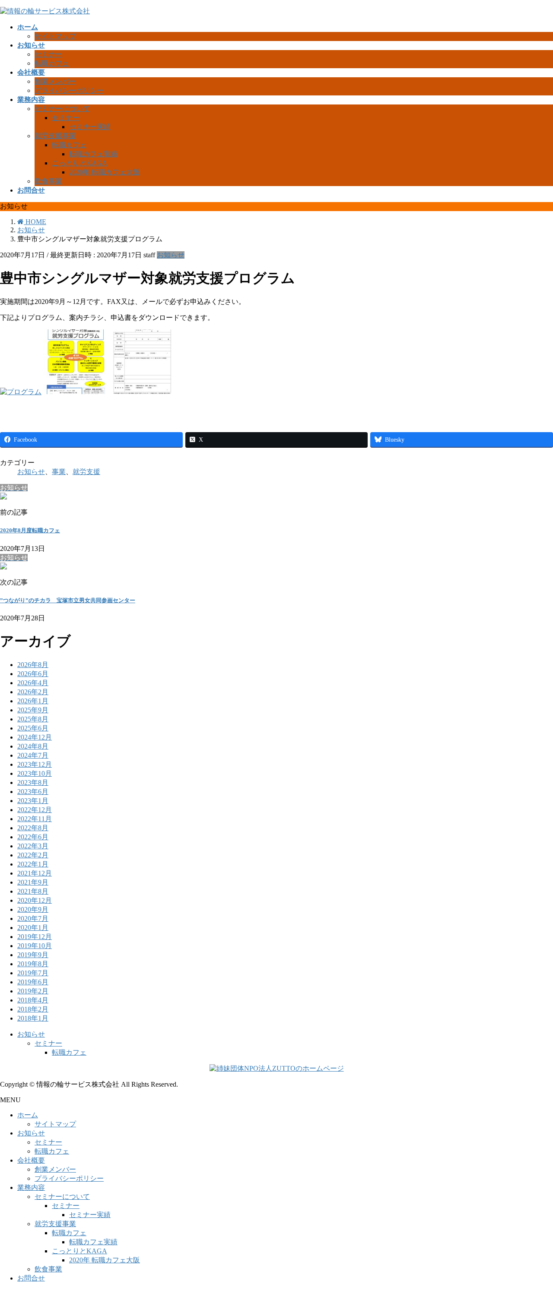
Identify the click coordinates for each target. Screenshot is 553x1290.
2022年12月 (34, 809)
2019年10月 (34, 945)
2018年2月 (32, 1009)
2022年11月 (34, 818)
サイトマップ (55, 36)
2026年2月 (32, 692)
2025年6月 (32, 728)
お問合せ (31, 1278)
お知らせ (170, 255)
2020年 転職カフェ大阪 (104, 172)
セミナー (48, 54)
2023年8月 (32, 782)
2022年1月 (32, 864)
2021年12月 (34, 873)
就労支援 (86, 471)
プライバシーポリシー (69, 90)
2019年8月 (32, 964)
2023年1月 (32, 800)
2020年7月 (32, 918)
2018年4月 (32, 1000)
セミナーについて (62, 108)
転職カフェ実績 (93, 154)
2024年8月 (32, 746)
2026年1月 (32, 701)
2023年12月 (34, 764)
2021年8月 (32, 891)
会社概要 (31, 1160)
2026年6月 (32, 673)
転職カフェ (52, 63)
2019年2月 (32, 991)
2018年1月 (32, 1018)
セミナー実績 (90, 126)
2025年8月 (32, 719)
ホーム (27, 1115)
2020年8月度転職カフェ (30, 530)
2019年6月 (32, 982)
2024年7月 (32, 755)
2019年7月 (32, 973)
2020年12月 (34, 900)
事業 (59, 471)
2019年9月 (32, 954)
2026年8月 (32, 664)
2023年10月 (34, 773)
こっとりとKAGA (79, 163)
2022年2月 (32, 855)
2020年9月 (32, 909)
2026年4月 (32, 682)
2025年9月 (32, 710)
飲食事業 (48, 181)
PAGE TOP (533, 1242)
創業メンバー (55, 81)
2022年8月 (32, 828)
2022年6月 (32, 837)
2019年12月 (34, 936)
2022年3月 (32, 846)
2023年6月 (32, 791)
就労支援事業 (55, 135)
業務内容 (31, 1187)
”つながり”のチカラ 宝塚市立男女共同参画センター (67, 600)
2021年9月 (32, 882)
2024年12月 (34, 737)
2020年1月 (32, 927)
